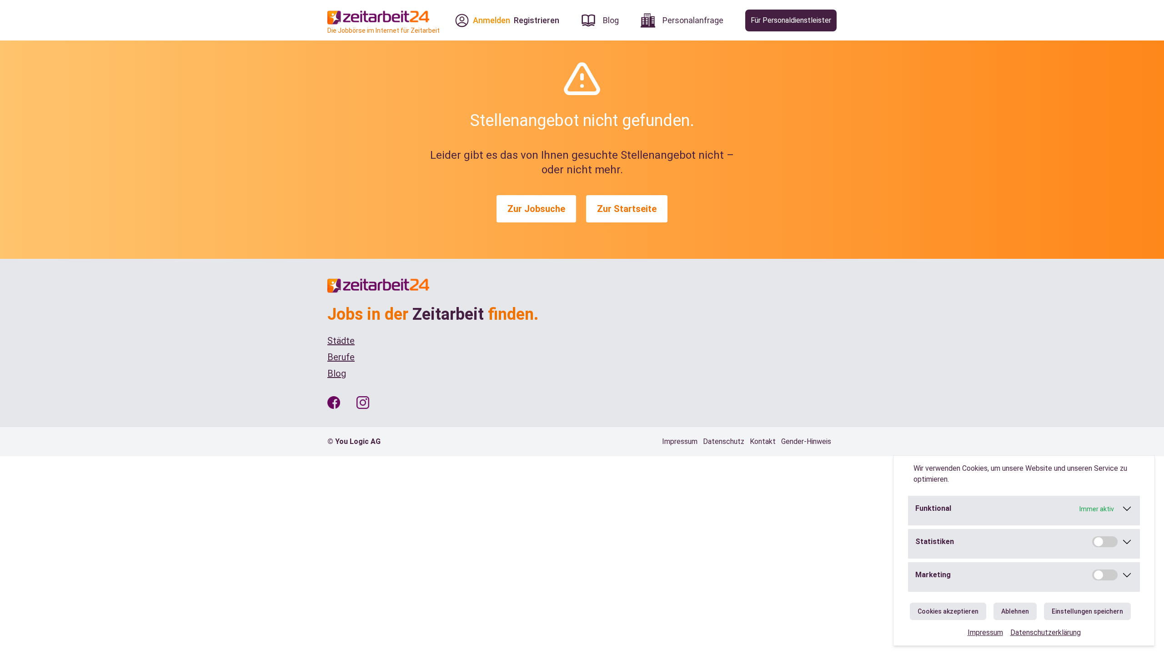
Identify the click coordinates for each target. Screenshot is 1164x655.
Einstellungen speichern (1087, 611)
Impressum (985, 632)
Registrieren (536, 20)
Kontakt (763, 441)
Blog (336, 373)
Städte (341, 340)
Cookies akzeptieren (948, 611)
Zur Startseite (627, 208)
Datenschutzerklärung (1045, 632)
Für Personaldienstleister (791, 20)
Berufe (341, 357)
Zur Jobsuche (536, 208)
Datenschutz (723, 441)
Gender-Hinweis (806, 441)
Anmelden (491, 20)
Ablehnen (1015, 611)
